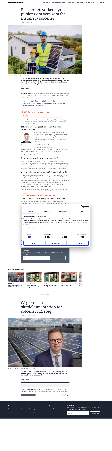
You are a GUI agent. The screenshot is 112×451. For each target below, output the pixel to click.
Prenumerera (46, 2)
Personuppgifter (51, 409)
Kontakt (48, 406)
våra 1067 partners (32, 218)
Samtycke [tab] (30, 211)
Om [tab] (82, 211)
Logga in (101, 2)
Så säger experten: (36, 112)
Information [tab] (47, 211)
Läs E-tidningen (89, 2)
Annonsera (80, 2)
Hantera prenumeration (59, 2)
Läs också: (42, 116)
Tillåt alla (78, 243)
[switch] (47, 237)
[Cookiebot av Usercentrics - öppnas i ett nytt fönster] (82, 206)
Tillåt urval (56, 243)
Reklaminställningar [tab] (64, 211)
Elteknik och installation (28, 394)
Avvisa (34, 243)
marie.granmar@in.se (26, 90)
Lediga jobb (71, 2)
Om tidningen (31, 412)
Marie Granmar (25, 88)
